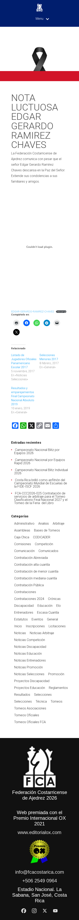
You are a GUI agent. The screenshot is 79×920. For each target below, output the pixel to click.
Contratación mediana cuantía (35, 578)
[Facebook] (23, 911)
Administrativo (24, 523)
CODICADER (41, 537)
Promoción (56, 674)
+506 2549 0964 (39, 880)
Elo (58, 606)
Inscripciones (35, 626)
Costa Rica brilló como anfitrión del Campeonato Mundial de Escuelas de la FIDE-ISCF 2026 (40, 483)
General (52, 619)
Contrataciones (25, 592)
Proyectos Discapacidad (31, 681)
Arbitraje (58, 523)
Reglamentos (58, 688)
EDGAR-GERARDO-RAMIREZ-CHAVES (32, 311)
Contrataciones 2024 (29, 599)
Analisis (43, 523)
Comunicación (24, 551)
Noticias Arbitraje (42, 633)
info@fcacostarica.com (39, 872)
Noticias (20, 633)
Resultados (22, 695)
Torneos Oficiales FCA (30, 722)
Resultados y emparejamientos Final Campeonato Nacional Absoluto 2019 (22, 396)
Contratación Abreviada (31, 558)
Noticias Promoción (28, 667)
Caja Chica (21, 537)
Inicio (18, 626)
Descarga (61, 311)
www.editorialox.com (39, 832)
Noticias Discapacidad (30, 647)
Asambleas (22, 530)
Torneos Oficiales (26, 715)
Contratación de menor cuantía (36, 571)
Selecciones (43, 695)
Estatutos (21, 619)
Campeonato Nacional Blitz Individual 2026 (41, 471)
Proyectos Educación (29, 688)
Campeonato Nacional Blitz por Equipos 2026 (37, 451)
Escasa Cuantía (48, 612)
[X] (45, 911)
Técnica (41, 701)
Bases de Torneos (47, 530)
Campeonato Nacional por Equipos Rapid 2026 (39, 461)
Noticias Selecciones (29, 674)
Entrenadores (23, 612)
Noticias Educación (28, 653)
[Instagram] (34, 911)
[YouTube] (55, 911)
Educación (44, 606)
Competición (44, 544)
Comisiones (22, 544)
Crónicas (54, 599)
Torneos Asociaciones (30, 708)
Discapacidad (24, 606)
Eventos (37, 619)
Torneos (56, 701)
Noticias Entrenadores (30, 660)
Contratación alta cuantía (32, 564)
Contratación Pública (29, 585)
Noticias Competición (29, 640)
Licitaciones (57, 626)
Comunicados (48, 551)
